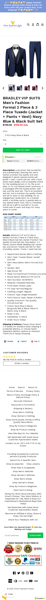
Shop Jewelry (33, 464)
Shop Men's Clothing (23, 412)
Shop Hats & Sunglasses (23, 467)
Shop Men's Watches (23, 471)
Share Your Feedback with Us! (23, 519)
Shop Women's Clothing (23, 416)
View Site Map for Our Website (23, 433)
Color (5, 131)
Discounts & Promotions (23, 405)
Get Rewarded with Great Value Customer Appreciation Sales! (23, 438)
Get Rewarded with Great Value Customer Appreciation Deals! (23, 508)
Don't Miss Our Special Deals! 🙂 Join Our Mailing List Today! (23, 528)
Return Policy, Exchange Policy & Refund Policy (23, 396)
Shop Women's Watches (23, 475)
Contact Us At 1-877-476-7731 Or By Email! (23, 444)
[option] (12, 88)
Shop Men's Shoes (23, 479)
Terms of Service (15, 391)
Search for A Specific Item (23, 460)
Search (21, 387)
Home (12, 387)
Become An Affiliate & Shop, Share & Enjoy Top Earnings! (23, 514)
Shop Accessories (14, 464)
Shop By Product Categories (23, 426)
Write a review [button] (22, 363)
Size (4, 140)
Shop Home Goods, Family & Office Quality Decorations (23, 420)
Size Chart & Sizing (23, 490)
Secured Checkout (23, 401)
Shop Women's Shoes (23, 482)
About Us (32, 387)
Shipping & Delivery (23, 408)
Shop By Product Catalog (23, 429)
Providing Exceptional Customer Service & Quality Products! (23, 455)
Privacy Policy (33, 391)
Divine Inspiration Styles (24, 589)
